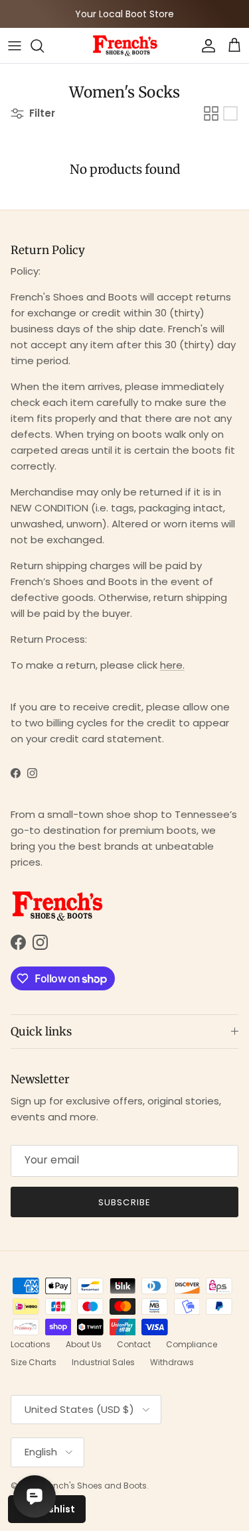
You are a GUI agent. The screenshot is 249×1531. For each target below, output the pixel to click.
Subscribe (124, 1202)
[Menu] (14, 45)
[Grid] (211, 113)
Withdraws (172, 1362)
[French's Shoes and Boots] (125, 45)
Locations (30, 1344)
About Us (84, 1344)
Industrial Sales (103, 1362)
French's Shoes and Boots (94, 1485)
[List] (230, 113)
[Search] (43, 45)
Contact (134, 1344)
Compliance (191, 1344)
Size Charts (33, 1362)
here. (172, 665)
